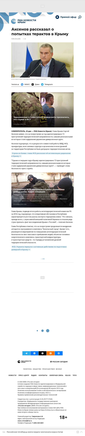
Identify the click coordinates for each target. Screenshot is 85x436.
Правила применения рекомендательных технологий (37, 395)
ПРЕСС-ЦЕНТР (23, 375)
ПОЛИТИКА (27, 369)
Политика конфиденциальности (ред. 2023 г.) (34, 393)
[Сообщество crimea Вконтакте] (34, 353)
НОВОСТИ (12, 375)
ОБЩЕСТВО (37, 369)
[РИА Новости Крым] (23, 21)
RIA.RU (68, 375)
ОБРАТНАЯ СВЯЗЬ (56, 375)
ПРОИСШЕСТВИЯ (48, 369)
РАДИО (34, 375)
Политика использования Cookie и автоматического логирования (42, 390)
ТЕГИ (74, 375)
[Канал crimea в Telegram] (26, 353)
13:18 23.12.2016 (15, 39)
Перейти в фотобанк (41, 79)
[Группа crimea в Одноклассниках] (51, 353)
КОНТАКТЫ (43, 375)
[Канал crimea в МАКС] (59, 353)
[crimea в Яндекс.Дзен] (42, 353)
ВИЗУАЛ (59, 369)
